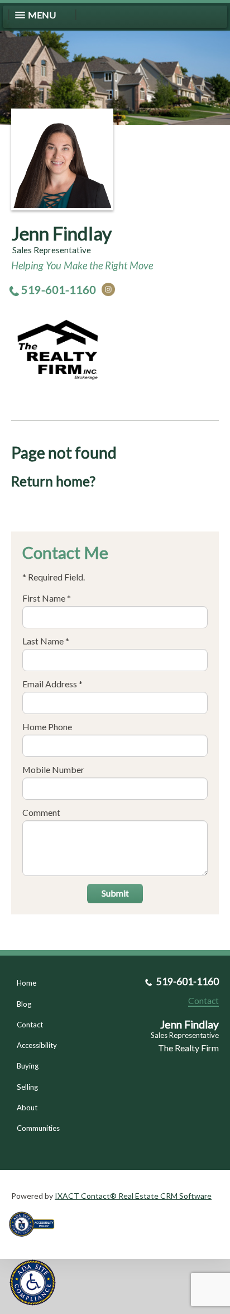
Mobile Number (53, 769)
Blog (24, 1004)
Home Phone (47, 726)
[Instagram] (108, 289)
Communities (38, 1128)
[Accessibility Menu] (32, 1282)
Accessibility (37, 1045)
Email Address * (52, 683)
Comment (41, 812)
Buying (28, 1065)
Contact (30, 1024)
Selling (27, 1086)
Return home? (53, 481)
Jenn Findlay (61, 233)
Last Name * (45, 641)
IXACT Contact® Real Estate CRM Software (133, 1195)
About (27, 1107)
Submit (115, 893)
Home (26, 982)
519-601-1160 (58, 289)
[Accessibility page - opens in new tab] (35, 1240)
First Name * (46, 598)
